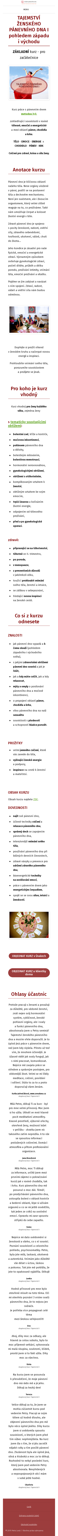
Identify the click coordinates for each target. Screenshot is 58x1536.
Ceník (29, 1507)
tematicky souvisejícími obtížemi (27, 424)
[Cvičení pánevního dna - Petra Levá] (29, 3)
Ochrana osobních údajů (29, 1516)
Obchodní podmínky (29, 1524)
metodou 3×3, (29, 113)
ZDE (35, 799)
